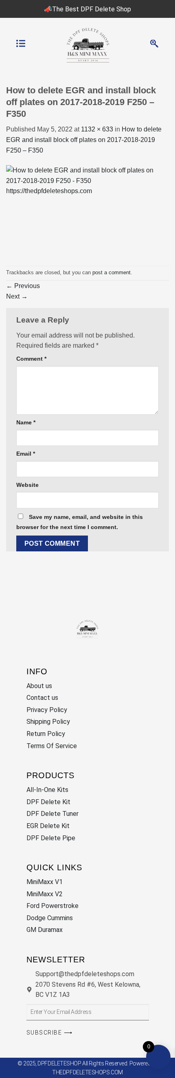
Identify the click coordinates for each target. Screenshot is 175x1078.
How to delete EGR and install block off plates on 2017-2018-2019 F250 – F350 (84, 139)
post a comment (111, 272)
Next (17, 296)
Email (25, 453)
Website (27, 485)
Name (25, 422)
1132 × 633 (97, 129)
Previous (23, 285)
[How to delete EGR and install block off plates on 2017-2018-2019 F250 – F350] (87, 210)
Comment (31, 358)
